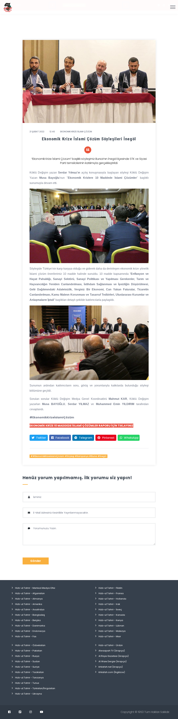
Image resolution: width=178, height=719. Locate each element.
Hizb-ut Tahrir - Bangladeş (30, 615)
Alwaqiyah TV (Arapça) (112, 650)
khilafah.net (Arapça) (111, 666)
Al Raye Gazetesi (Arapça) (114, 656)
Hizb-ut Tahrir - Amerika (28, 604)
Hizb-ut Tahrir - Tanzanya (29, 677)
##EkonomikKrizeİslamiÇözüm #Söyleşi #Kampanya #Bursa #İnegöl (68, 456)
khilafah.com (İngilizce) (112, 672)
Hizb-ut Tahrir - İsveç (110, 609)
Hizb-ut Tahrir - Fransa (111, 593)
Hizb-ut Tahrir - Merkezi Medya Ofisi (35, 588)
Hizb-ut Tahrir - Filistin (110, 588)
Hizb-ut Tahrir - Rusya (27, 656)
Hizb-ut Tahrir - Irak (109, 604)
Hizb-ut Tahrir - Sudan (27, 661)
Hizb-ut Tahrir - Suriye (27, 666)
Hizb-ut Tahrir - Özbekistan (30, 645)
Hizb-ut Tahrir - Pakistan (28, 650)
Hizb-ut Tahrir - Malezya (112, 631)
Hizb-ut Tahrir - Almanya (29, 598)
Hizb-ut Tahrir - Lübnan (111, 625)
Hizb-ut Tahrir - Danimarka (30, 625)
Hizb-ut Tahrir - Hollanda (112, 598)
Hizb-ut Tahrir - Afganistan (30, 593)
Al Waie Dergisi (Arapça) (113, 661)
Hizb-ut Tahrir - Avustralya (29, 609)
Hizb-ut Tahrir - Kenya (111, 620)
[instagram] (30, 711)
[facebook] (9, 711)
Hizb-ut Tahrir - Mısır (110, 636)
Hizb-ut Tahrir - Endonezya (30, 631)
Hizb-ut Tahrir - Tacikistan (29, 672)
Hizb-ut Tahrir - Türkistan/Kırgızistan (35, 688)
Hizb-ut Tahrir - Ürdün (111, 645)
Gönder (35, 561)
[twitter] (20, 711)
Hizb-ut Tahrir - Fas (25, 636)
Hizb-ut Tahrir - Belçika (28, 620)
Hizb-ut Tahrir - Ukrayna (28, 693)
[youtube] (41, 711)
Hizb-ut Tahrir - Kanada (112, 615)
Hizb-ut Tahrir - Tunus (27, 683)
